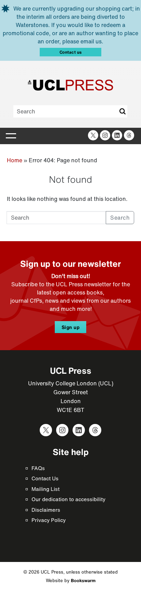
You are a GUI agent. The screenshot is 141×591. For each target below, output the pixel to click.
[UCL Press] (70, 85)
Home (14, 160)
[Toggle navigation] (11, 135)
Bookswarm (83, 580)
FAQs (38, 468)
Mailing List (45, 489)
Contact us (71, 52)
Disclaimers (45, 509)
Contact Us (45, 478)
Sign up (71, 327)
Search (122, 111)
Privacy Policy (48, 520)
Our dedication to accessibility (68, 499)
